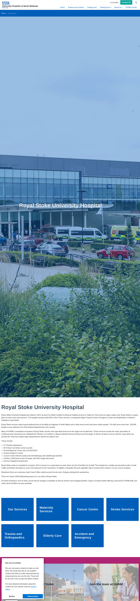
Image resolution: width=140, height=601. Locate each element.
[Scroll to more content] (70, 393)
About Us (118, 7)
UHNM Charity (131, 7)
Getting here (92, 7)
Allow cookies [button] (33, 596)
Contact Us (126, 2)
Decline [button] (12, 596)
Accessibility (114, 2)
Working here (105, 7)
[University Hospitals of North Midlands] (20, 5)
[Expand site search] (136, 2)
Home (62, 7)
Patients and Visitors (76, 7)
